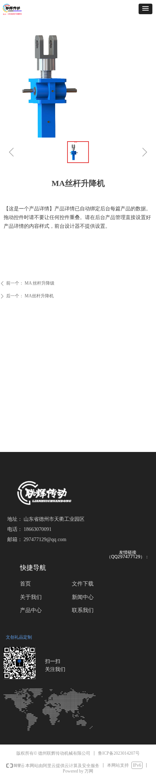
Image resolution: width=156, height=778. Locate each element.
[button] (145, 9)
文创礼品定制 (19, 637)
